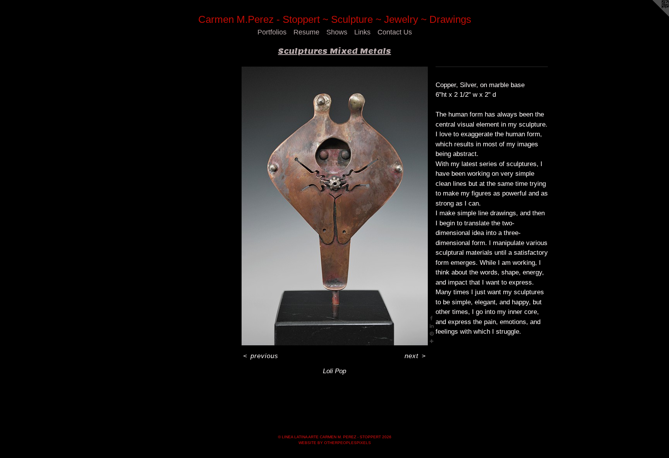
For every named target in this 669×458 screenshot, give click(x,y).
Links (362, 32)
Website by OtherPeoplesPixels (334, 443)
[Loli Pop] (335, 206)
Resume (306, 32)
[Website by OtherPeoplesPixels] (653, 15)
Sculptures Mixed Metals (334, 51)
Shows (336, 32)
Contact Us (394, 32)
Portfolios (271, 32)
